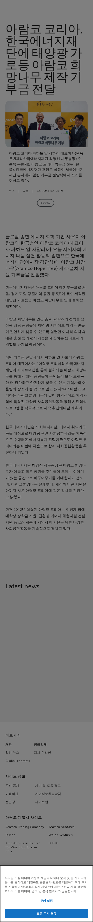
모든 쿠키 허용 (46, 913)
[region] (46, 893)
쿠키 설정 (46, 900)
